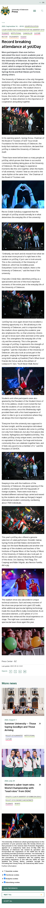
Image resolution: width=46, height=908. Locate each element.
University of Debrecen (20, 9)
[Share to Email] (24, 671)
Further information (9, 866)
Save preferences (11, 888)
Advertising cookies (13, 882)
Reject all (7, 895)
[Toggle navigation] (34, 11)
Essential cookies (12, 871)
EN (43, 2)
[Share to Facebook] (10, 671)
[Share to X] (15, 671)
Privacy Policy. (18, 863)
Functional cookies (12, 875)
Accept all (8, 901)
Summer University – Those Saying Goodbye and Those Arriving (20, 727)
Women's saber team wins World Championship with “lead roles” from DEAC (19, 788)
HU (40, 2)
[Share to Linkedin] (20, 671)
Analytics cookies (12, 879)
